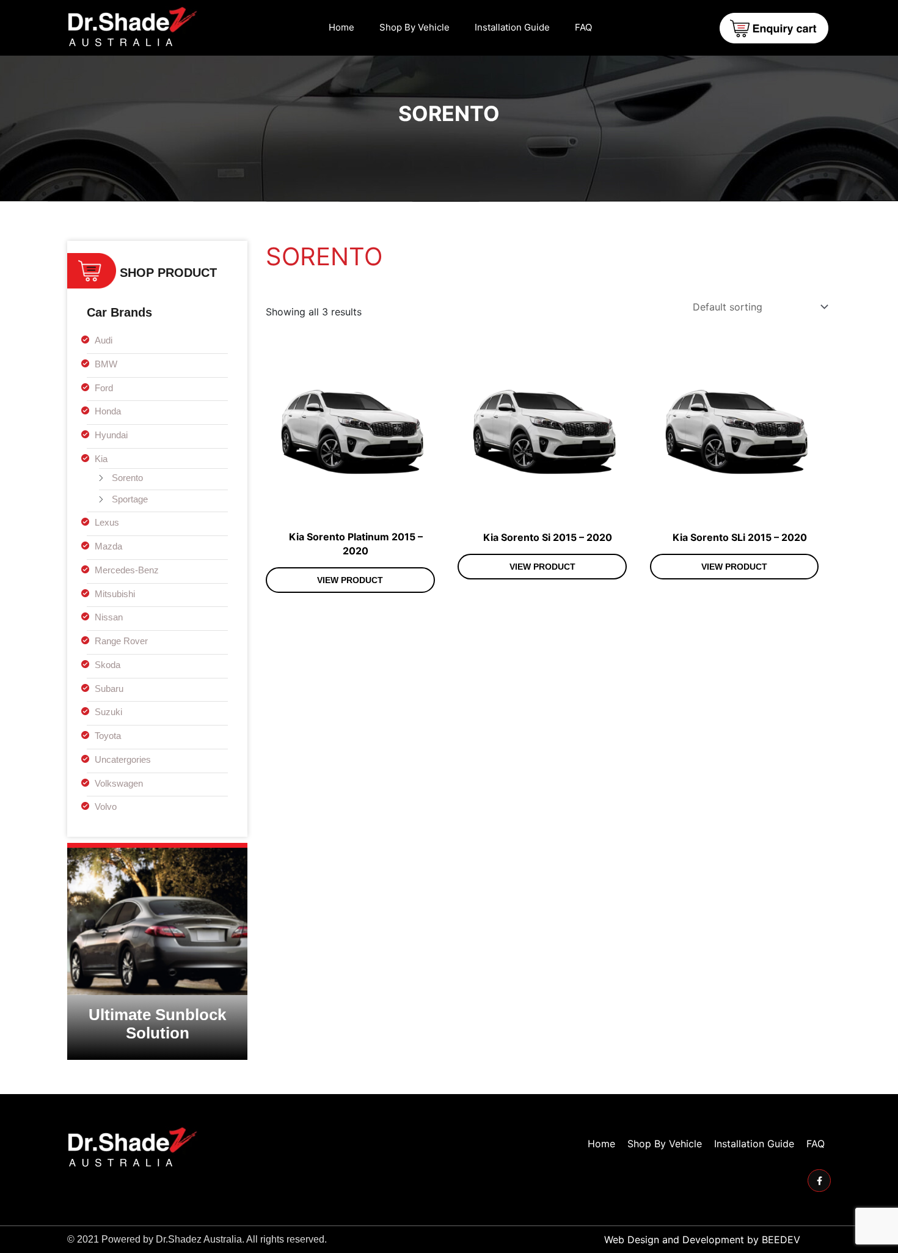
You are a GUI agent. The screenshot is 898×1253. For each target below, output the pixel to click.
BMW (106, 364)
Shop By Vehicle (414, 27)
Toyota (108, 735)
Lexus (107, 522)
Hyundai (111, 435)
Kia (101, 459)
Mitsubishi (115, 594)
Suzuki (108, 712)
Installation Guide (512, 27)
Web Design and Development (674, 1239)
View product (350, 580)
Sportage (130, 499)
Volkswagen (119, 783)
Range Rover (121, 641)
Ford (104, 388)
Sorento (127, 477)
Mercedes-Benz (127, 570)
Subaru (109, 688)
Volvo (106, 806)
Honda (108, 411)
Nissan (109, 617)
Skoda (107, 665)
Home (341, 27)
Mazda (108, 546)
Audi (103, 340)
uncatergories (123, 759)
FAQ (583, 27)
